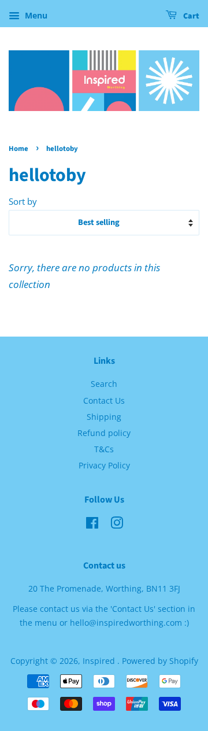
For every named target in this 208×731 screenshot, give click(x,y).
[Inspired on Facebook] (92, 524)
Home (18, 148)
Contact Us (104, 400)
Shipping (104, 416)
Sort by (23, 201)
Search (104, 383)
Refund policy (104, 432)
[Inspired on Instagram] (116, 524)
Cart (190, 16)
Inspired (100, 660)
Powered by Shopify (160, 660)
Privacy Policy (104, 465)
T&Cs (104, 449)
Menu (35, 15)
